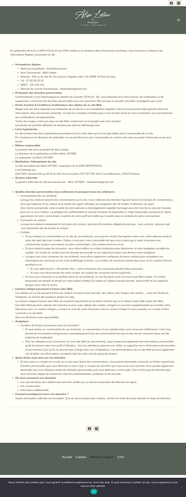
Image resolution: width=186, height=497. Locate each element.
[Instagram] (178, 3)
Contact (81, 457)
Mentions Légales (102, 457)
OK (94, 491)
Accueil (67, 457)
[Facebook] (171, 3)
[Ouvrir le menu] (178, 20)
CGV (121, 457)
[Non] (181, 487)
